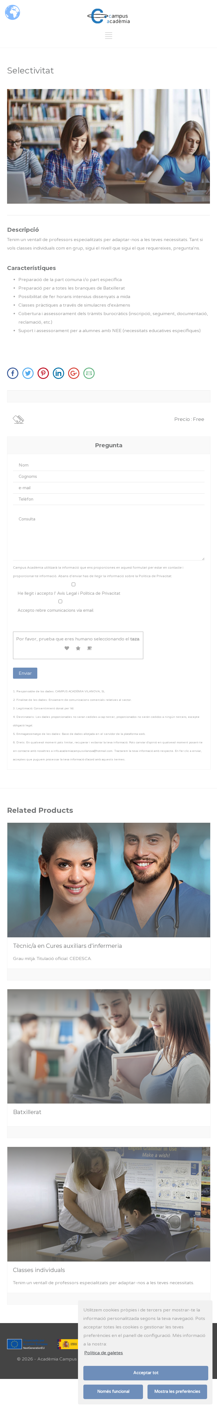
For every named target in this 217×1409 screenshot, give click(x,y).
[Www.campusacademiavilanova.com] (60, 377)
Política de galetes (103, 1353)
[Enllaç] (108, 16)
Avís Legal (67, 593)
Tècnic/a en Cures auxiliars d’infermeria (67, 945)
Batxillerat (27, 1112)
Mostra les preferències (177, 1391)
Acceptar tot (146, 1372)
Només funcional (113, 1391)
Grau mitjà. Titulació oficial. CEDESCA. (52, 958)
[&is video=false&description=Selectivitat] (45, 377)
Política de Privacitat (155, 576)
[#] (108, 38)
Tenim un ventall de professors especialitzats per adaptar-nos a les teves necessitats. (103, 1283)
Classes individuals (39, 1270)
